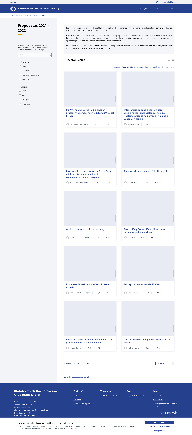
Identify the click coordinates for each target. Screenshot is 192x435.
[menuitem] (35, 55)
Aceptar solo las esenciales (159, 426)
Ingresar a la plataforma (110, 395)
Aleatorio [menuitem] (117, 67)
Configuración (159, 431)
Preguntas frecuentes (136, 395)
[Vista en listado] (169, 60)
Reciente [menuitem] (125, 67)
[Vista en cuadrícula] (173, 60)
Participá (137, 9)
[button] (24, 62)
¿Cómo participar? (151, 9)
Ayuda (164, 9)
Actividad (157, 395)
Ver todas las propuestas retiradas (77, 377)
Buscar (175, 9)
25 (87, 363)
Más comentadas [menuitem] (136, 67)
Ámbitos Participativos (82, 404)
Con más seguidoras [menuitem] (152, 67)
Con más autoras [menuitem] (168, 67)
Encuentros (158, 399)
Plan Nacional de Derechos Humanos (39, 15)
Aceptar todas (159, 422)
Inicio (75, 395)
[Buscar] (50, 55)
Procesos (19, 15)
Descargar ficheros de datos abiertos (165, 405)
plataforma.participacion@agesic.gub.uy (31, 410)
